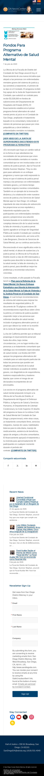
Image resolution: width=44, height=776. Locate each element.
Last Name (17, 627)
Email (14, 603)
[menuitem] (31, 9)
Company (16, 638)
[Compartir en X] (17, 465)
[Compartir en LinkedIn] (26, 465)
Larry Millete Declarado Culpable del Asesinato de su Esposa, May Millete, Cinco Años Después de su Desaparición (25, 528)
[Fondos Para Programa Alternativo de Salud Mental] (19, 33)
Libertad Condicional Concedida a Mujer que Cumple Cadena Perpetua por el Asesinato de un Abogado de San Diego (24, 501)
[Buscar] (31, 9)
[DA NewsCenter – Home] (18, 9)
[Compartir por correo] (36, 465)
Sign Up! (25, 694)
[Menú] (37, 9)
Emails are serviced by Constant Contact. (23, 685)
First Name (17, 615)
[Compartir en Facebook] (8, 465)
